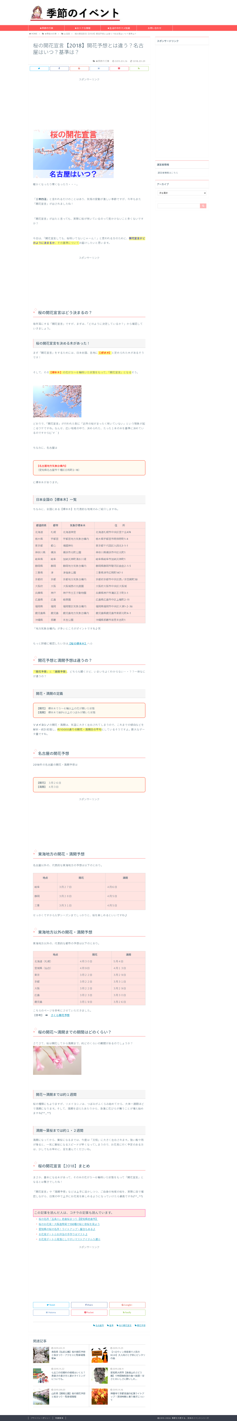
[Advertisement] (89, 103)
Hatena (52, 1312)
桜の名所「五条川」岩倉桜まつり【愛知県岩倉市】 (68, 1219)
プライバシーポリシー (40, 1418)
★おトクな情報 (82, 28)
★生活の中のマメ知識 (118, 28)
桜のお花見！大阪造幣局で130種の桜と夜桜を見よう (69, 1224)
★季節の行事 (46, 28)
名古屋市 (99, 1325)
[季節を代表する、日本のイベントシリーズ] (75, 12)
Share (89, 1305)
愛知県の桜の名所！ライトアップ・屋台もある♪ (67, 1229)
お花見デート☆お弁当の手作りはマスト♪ (63, 1234)
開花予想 (141, 1325)
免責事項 (59, 1418)
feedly (128, 1312)
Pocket (90, 1312)
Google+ (128, 1305)
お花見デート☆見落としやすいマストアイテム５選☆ (69, 1239)
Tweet (52, 1305)
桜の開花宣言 (125, 1325)
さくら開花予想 (60, 1015)
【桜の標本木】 (77, 643)
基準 (111, 1325)
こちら (174, 172)
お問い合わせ (154, 28)
